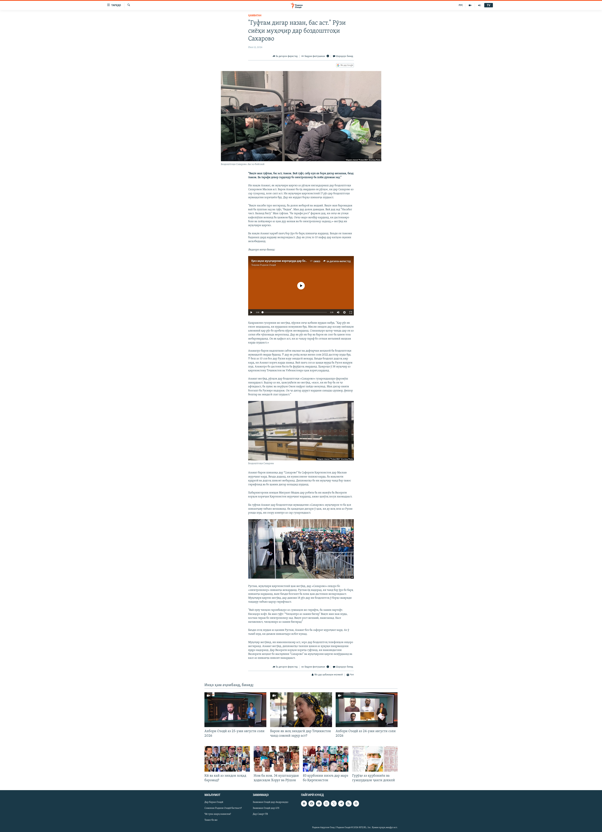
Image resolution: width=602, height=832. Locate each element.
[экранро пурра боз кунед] (351, 312)
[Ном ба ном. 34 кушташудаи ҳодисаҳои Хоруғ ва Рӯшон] (276, 759)
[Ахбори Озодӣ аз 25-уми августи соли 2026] (235, 709)
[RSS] (348, 803)
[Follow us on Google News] (304, 803)
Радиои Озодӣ (268, 265)
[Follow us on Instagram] (326, 803)
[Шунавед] (479, 5)
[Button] (285, 56)
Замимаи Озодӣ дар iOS (266, 808)
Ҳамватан (254, 15)
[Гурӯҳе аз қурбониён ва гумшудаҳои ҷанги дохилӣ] (375, 759)
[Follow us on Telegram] (341, 803)
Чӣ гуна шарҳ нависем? (217, 814)
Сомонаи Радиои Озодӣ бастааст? (223, 808)
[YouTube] (470, 5)
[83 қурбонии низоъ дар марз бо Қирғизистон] (325, 759)
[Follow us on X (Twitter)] (334, 803)
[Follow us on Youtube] (319, 803)
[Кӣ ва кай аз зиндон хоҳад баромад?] (227, 759)
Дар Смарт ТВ (260, 814)
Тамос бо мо (210, 820)
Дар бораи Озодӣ (213, 802)
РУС (461, 5)
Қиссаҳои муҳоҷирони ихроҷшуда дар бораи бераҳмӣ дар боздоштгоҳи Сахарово (304, 261)
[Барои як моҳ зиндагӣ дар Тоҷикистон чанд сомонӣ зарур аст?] (301, 709)
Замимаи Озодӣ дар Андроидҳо (270, 802)
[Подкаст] (356, 803)
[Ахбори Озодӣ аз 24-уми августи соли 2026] (367, 709)
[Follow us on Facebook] (311, 803)
